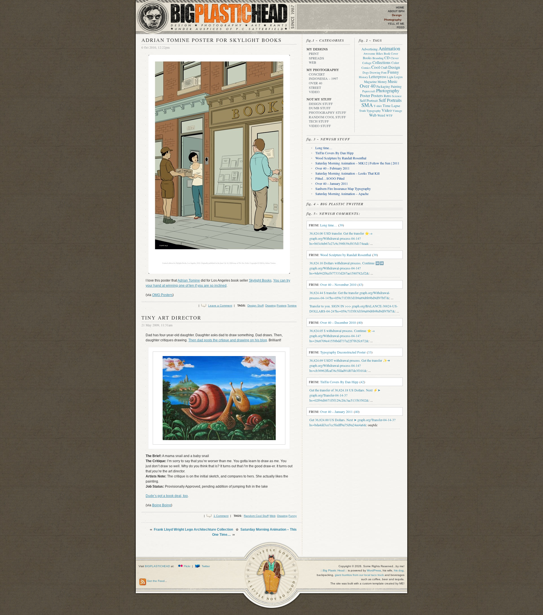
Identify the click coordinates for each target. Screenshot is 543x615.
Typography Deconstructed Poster (343, 352)
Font (384, 72)
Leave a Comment (220, 305)
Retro (387, 95)
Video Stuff (320, 125)
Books (367, 57)
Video (314, 91)
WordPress (374, 570)
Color (395, 63)
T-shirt (378, 106)
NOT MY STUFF (319, 99)
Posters (281, 305)
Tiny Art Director (171, 317)
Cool (375, 67)
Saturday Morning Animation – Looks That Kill (347, 173)
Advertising (369, 49)
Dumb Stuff (320, 108)
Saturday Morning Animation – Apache (342, 193)
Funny (292, 515)
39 (341, 225)
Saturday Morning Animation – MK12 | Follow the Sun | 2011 (357, 163)
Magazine (370, 82)
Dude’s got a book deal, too (167, 496)
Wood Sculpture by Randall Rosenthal (340, 158)
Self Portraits (390, 100)
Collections (381, 62)
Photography (393, 19)
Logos (398, 77)
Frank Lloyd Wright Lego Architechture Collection (193, 530)
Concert (317, 74)
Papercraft (368, 91)
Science (397, 96)
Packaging (383, 86)
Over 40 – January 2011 (331, 183)
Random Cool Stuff (256, 515)
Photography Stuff (327, 112)
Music (392, 81)
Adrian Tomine (189, 280)
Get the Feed (156, 580)
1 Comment (221, 515)
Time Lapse (391, 105)
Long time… (323, 147)
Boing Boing (161, 505)
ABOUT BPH (396, 11)
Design (397, 15)
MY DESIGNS (317, 49)
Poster (365, 95)
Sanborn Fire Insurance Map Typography (343, 188)
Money (382, 82)
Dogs (366, 72)
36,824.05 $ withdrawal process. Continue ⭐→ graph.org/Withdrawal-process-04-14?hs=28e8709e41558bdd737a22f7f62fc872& (342, 335)
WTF (389, 115)
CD (387, 57)
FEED (400, 27)
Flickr (187, 566)
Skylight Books (260, 280)
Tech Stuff (319, 121)
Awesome (369, 53)
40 (359, 322)
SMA (367, 104)
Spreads (316, 58)
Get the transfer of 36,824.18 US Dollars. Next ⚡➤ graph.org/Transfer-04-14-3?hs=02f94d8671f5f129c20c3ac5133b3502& (344, 395)
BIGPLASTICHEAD (157, 566)
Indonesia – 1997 (323, 78)
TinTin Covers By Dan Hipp (334, 153)
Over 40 (315, 83)
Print (314, 53)
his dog (399, 570)
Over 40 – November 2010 (338, 284)
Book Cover (391, 53)
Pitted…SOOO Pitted (329, 178)
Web (272, 515)
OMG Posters (162, 295)
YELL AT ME (396, 23)
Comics (365, 68)
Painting (396, 86)
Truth (362, 111)
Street (315, 87)
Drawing (270, 305)
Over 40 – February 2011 (332, 168)
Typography (374, 111)
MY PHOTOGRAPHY (323, 69)
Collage (367, 63)
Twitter (206, 566)
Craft (384, 67)
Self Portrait (369, 100)
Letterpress (377, 76)
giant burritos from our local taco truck (359, 575)
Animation (389, 48)
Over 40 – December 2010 (338, 322)
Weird (381, 115)
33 (369, 352)
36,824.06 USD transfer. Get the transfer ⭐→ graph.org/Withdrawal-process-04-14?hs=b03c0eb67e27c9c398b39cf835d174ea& (340, 238)
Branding (377, 58)
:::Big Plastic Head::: (334, 570)
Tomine (292, 305)
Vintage (397, 111)
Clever (395, 58)
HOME (400, 7)
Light (390, 77)
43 (360, 284)
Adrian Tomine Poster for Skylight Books (211, 40)
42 (362, 382)
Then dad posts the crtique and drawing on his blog (227, 340)
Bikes (379, 53)
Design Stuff (255, 305)
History (363, 77)
